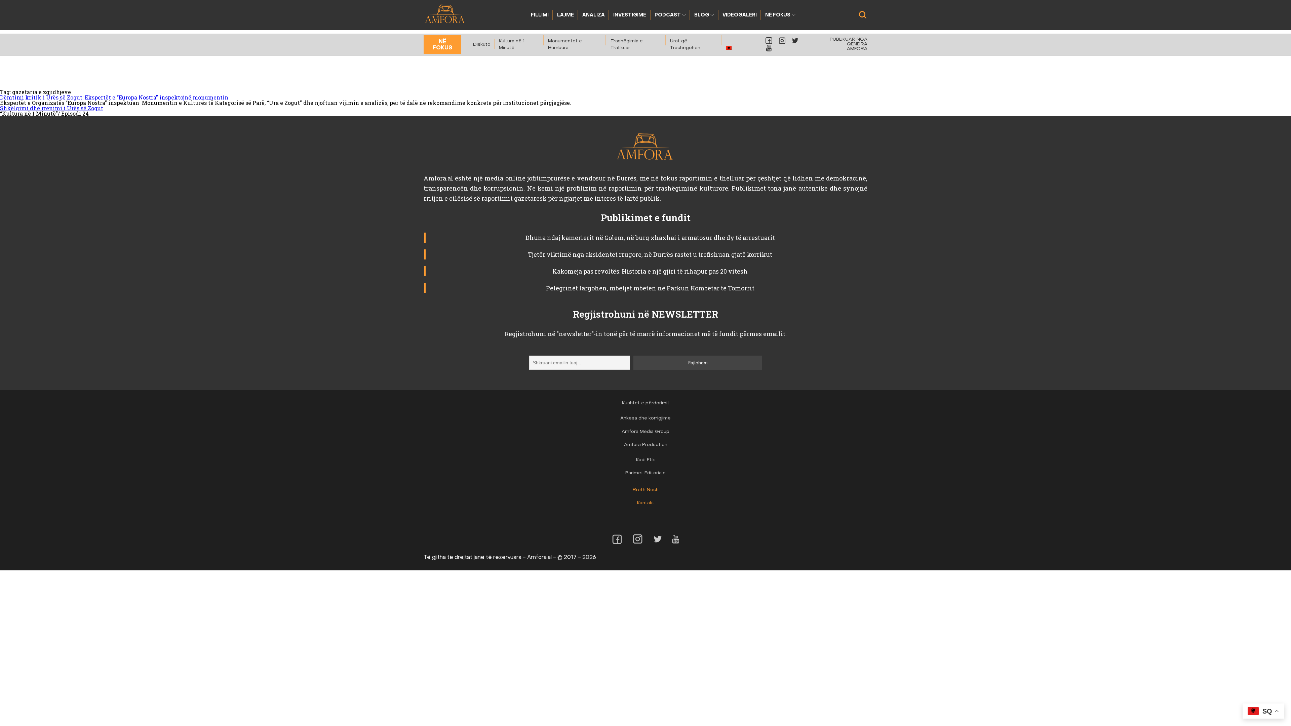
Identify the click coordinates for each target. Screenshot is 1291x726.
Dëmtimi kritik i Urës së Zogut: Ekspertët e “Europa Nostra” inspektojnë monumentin (114, 97)
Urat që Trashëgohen (685, 44)
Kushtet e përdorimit (645, 403)
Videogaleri (739, 15)
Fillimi (540, 15)
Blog (701, 15)
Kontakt (645, 503)
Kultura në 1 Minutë (511, 44)
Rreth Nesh (646, 490)
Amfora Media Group (645, 432)
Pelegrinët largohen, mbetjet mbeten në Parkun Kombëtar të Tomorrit (650, 288)
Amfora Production (645, 445)
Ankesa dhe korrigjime (645, 418)
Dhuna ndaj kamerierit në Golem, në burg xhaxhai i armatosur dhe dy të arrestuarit (650, 238)
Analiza (593, 15)
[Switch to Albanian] (729, 48)
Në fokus (777, 15)
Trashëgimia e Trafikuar (627, 44)
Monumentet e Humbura (565, 44)
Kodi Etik (645, 460)
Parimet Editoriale (645, 473)
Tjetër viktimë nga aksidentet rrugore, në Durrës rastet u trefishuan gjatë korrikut (650, 254)
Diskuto (482, 44)
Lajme (565, 15)
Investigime (629, 15)
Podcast (668, 15)
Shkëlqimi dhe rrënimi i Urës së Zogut (51, 108)
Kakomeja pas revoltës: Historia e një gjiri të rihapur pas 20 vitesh (650, 271)
